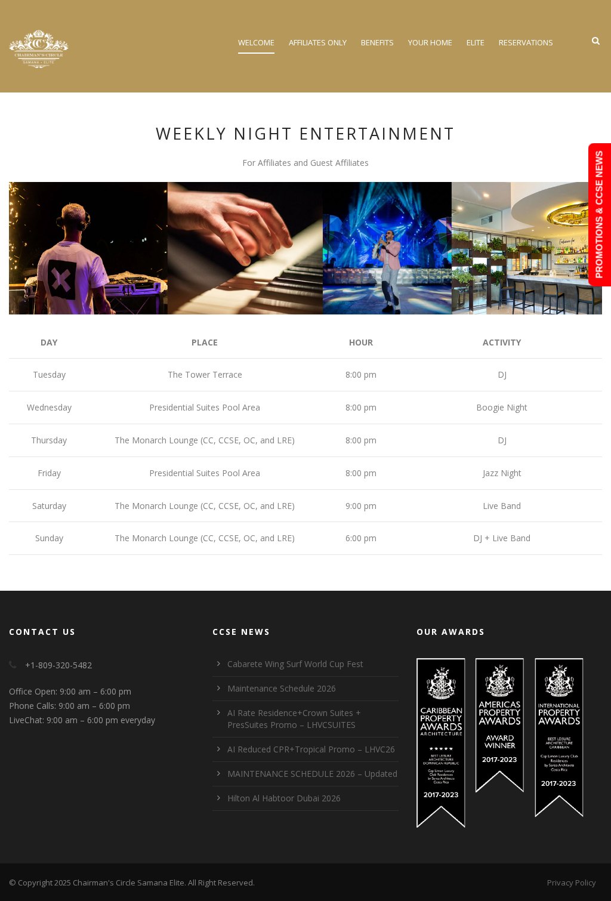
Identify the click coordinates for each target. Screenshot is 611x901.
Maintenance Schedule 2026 (281, 688)
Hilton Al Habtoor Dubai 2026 (284, 798)
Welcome (256, 42)
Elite (476, 42)
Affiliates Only (318, 42)
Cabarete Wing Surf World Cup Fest (295, 663)
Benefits (377, 42)
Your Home (430, 42)
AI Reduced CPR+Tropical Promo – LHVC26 (311, 749)
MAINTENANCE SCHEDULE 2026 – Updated (312, 773)
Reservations (526, 42)
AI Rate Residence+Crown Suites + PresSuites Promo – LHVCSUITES (294, 718)
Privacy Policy (571, 882)
